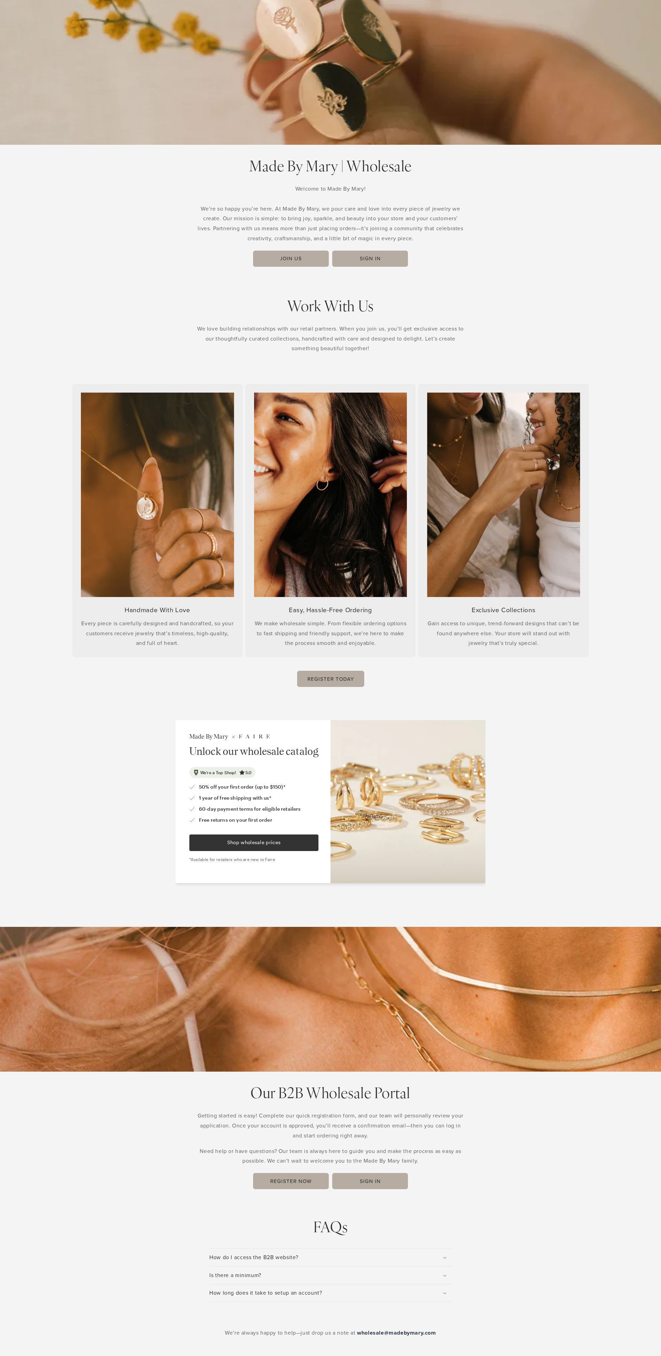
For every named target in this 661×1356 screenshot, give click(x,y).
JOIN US (291, 258)
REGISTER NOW (291, 1181)
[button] (330, 1257)
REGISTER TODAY (330, 679)
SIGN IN (370, 258)
